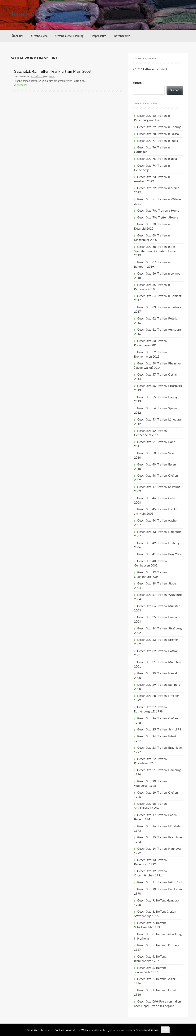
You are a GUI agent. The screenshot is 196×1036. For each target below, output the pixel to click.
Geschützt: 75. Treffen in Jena (157, 158)
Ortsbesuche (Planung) (69, 36)
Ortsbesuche (39, 36)
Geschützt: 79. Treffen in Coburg (159, 127)
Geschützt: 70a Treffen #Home (157, 217)
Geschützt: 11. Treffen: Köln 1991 (159, 882)
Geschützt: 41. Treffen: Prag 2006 (159, 554)
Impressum (99, 36)
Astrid (52, 76)
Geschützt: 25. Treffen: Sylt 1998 (159, 729)
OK (165, 1030)
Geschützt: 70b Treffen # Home (158, 210)
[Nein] (191, 1030)
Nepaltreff (23, 14)
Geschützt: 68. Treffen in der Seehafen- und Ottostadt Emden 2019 (155, 251)
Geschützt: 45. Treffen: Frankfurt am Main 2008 (52, 71)
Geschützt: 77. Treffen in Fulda (157, 140)
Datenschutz (122, 36)
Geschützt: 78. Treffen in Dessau (158, 133)
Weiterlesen (21, 85)
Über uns (18, 36)
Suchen (137, 83)
